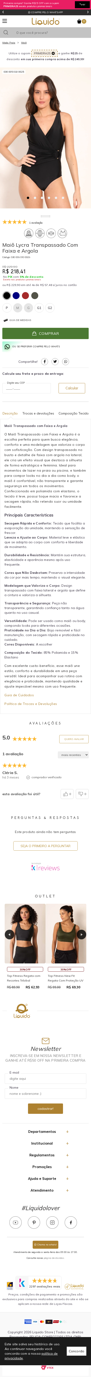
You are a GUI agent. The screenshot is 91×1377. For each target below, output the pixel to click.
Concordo (76, 1351)
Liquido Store (46, 21)
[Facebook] (71, 1222)
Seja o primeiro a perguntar (45, 846)
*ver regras (82, 5)
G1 (39, 308)
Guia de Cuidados (19, 695)
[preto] (6, 295)
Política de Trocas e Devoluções (30, 704)
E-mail (14, 1072)
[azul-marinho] (16, 295)
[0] (79, 21)
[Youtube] (15, 1222)
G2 (50, 308)
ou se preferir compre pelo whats (36, 346)
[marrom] (25, 295)
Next (81, 934)
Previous (9, 934)
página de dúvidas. (54, 1258)
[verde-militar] (34, 295)
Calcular (72, 388)
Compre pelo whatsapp (46, 12)
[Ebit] (10, 1286)
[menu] (4, 21)
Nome (14, 1087)
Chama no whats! (46, 1244)
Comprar (49, 333)
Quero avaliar (74, 739)
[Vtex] (47, 1367)
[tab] (28, 197)
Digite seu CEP (16, 382)
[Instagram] (52, 1222)
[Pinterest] (34, 1222)
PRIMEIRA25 (42, 53)
